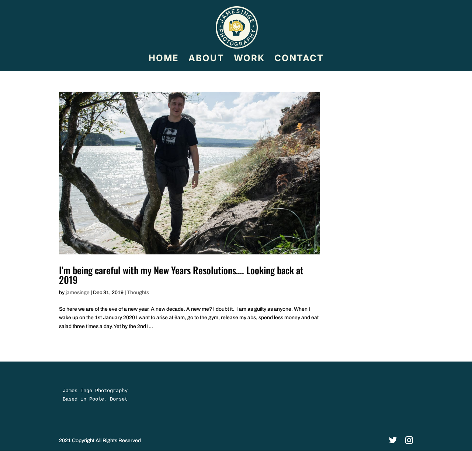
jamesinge (78, 292)
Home (164, 59)
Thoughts (138, 292)
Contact (299, 59)
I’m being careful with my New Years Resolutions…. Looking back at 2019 (181, 275)
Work (249, 59)
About (206, 59)
